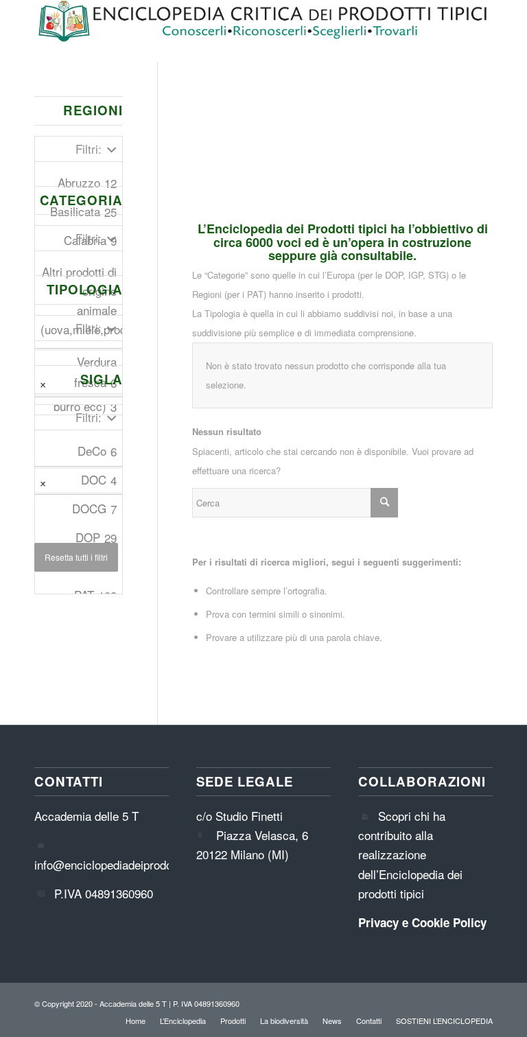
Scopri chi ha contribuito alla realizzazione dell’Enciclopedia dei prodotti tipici (410, 854)
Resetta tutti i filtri (76, 557)
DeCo (97, 451)
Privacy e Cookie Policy (422, 922)
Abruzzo (87, 182)
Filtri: (88, 148)
